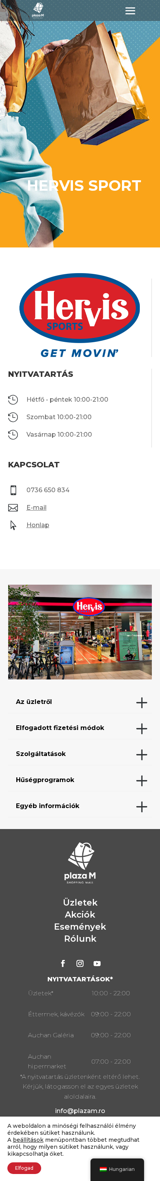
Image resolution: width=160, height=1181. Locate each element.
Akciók (80, 914)
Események (80, 926)
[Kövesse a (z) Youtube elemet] (97, 963)
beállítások (28, 1139)
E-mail (36, 507)
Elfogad (24, 1168)
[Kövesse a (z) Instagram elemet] (80, 963)
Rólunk (80, 939)
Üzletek (80, 902)
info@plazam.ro (80, 1111)
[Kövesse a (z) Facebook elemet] (63, 963)
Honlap (37, 525)
